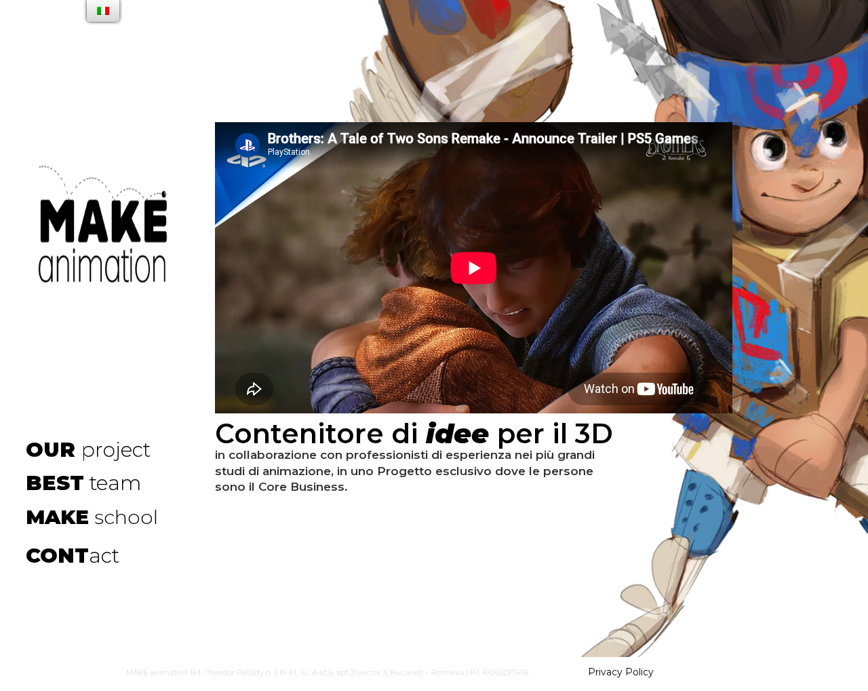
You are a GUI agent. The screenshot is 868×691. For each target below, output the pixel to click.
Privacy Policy (621, 672)
